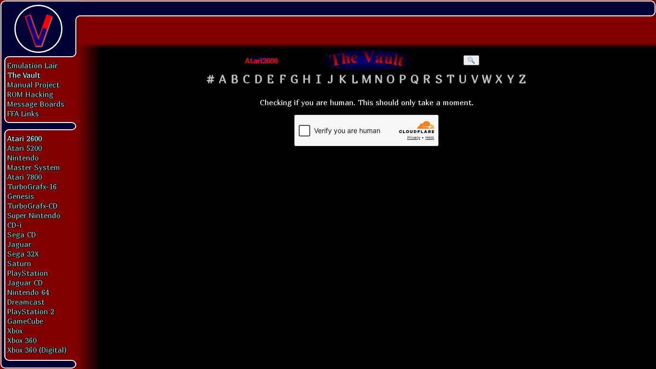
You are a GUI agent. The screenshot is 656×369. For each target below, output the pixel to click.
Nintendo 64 (28, 292)
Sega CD (21, 234)
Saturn (19, 263)
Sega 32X (23, 253)
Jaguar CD (25, 282)
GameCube (25, 321)
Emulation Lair (32, 65)
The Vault (23, 75)
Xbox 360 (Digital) (37, 349)
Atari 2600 (24, 138)
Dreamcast (26, 301)
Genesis (20, 196)
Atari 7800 (24, 176)
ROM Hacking (30, 94)
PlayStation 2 (30, 311)
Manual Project (33, 84)
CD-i (14, 225)
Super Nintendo (34, 215)
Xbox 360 (21, 340)
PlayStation (27, 273)
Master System (33, 167)
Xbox (15, 330)
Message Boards (35, 103)
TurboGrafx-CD (32, 205)
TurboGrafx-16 (32, 186)
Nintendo (23, 157)
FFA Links (23, 113)
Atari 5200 (24, 148)
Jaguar (19, 244)
